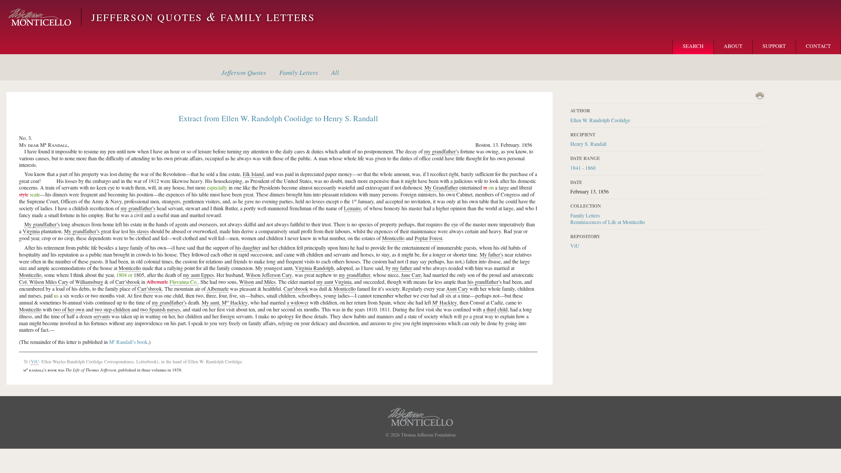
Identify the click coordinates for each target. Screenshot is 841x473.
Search (693, 45)
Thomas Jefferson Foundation (428, 435)
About (733, 45)
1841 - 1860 (583, 167)
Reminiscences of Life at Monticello (607, 221)
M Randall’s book (128, 341)
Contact (818, 45)
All (335, 72)
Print (760, 96)
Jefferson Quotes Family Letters (203, 17)
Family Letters (585, 215)
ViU (575, 245)
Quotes (243, 72)
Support (774, 45)
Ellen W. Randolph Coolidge (600, 120)
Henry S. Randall (588, 143)
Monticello (39, 17)
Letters (298, 72)
